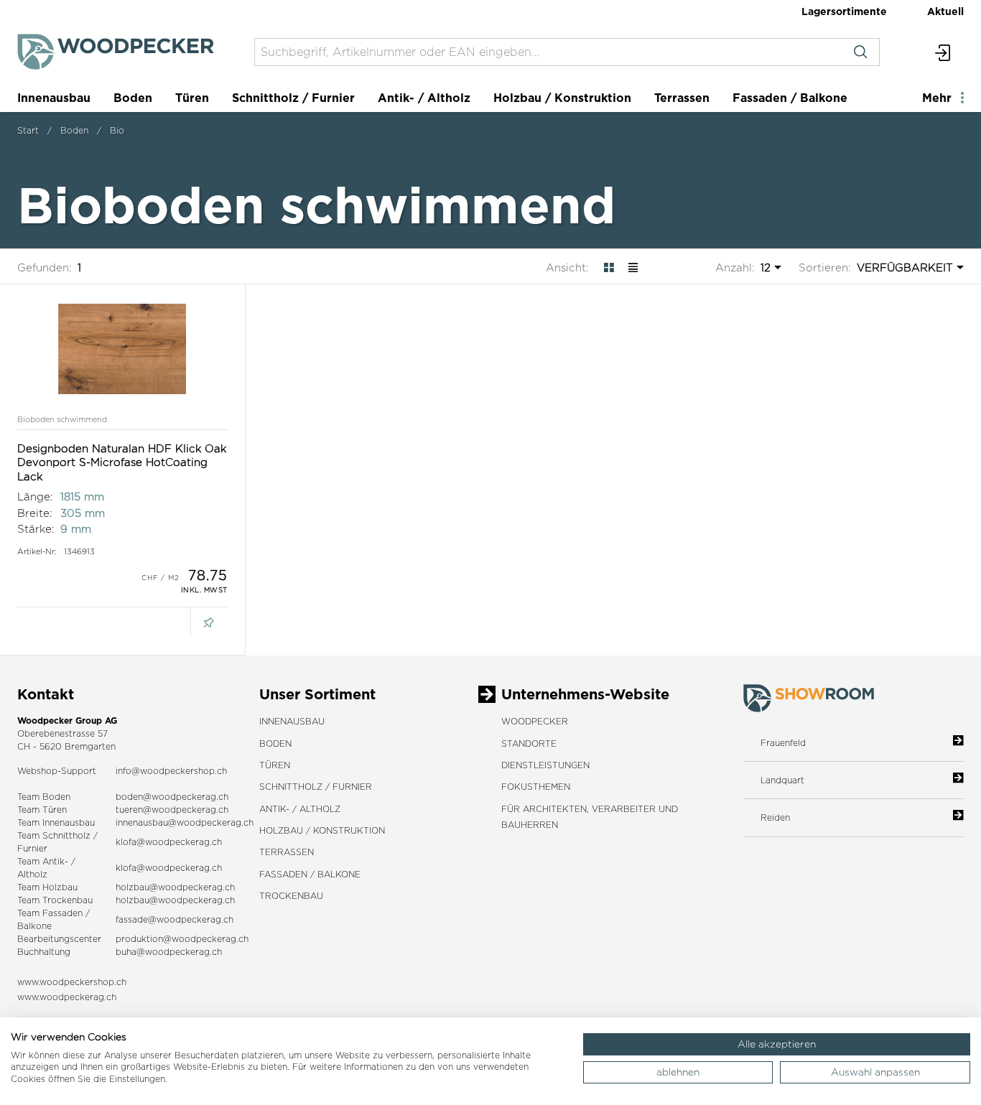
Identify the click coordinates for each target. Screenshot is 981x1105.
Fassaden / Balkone (790, 97)
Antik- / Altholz (424, 97)
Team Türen (42, 809)
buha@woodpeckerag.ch (169, 951)
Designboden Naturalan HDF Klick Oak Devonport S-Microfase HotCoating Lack (121, 462)
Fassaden (62, 913)
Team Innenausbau (56, 822)
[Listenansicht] (633, 267)
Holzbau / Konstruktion (562, 97)
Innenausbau (53, 97)
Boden (132, 97)
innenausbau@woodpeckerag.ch (185, 822)
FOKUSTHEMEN (535, 786)
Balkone (34, 926)
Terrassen (682, 97)
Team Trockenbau (55, 900)
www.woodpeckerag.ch (66, 997)
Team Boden (43, 796)
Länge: (35, 496)
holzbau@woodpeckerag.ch (175, 887)
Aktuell (945, 11)
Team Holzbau (47, 887)
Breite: (34, 513)
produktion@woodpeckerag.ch (182, 938)
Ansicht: (567, 267)
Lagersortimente (844, 11)
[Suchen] (860, 52)
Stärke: (36, 528)
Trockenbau (291, 895)
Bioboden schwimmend (62, 419)
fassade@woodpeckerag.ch (174, 919)
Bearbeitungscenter (59, 938)
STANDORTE (529, 743)
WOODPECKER (534, 721)
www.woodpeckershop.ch (71, 982)
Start (28, 130)
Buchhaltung (43, 951)
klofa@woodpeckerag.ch (169, 842)
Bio (117, 130)
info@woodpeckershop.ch (171, 770)
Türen (192, 97)
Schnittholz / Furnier (293, 97)
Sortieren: (825, 267)
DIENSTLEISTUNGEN (545, 765)
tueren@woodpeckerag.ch (172, 809)
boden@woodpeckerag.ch (172, 796)
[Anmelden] (943, 52)
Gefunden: (44, 267)
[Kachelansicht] (609, 267)
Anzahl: (735, 267)
